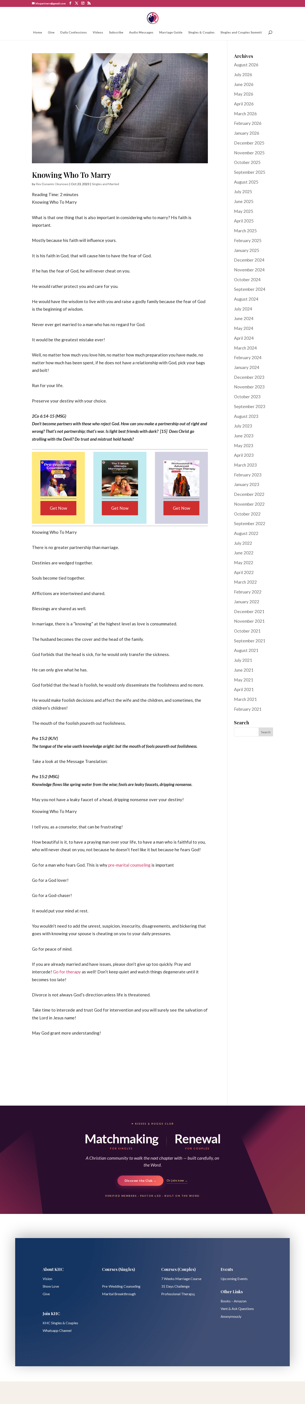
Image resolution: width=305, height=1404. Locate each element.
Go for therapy (67, 971)
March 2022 (245, 582)
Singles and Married (105, 184)
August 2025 (246, 181)
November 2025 (249, 152)
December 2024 (249, 259)
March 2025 (245, 230)
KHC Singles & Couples (60, 1323)
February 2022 (247, 591)
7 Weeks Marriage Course (181, 1278)
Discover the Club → (141, 1180)
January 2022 (246, 601)
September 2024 (249, 289)
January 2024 (246, 367)
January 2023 (246, 484)
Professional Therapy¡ (178, 1294)
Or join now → (177, 1180)
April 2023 (244, 455)
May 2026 (243, 93)
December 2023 (249, 377)
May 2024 (243, 328)
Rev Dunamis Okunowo (52, 184)
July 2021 (243, 660)
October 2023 (247, 396)
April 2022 (244, 572)
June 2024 (243, 318)
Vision (47, 1278)
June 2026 (243, 84)
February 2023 (247, 474)
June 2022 (243, 552)
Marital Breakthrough (119, 1294)
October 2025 (247, 162)
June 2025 (243, 201)
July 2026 (243, 74)
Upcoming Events (234, 1278)
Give (51, 32)
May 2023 (243, 445)
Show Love (51, 1286)
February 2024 (247, 357)
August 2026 (246, 64)
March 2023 (245, 464)
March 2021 (245, 699)
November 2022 (249, 504)
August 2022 (246, 533)
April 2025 (244, 220)
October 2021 (247, 630)
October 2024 (247, 279)
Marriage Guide (170, 32)
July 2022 (243, 543)
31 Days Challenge (175, 1286)
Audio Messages (141, 32)
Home (37, 32)
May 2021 (243, 679)
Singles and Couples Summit (241, 32)
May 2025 (243, 211)
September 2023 (249, 406)
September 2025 (249, 172)
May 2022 (243, 562)
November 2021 (249, 621)
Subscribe (116, 32)
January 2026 (246, 133)
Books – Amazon (234, 1301)
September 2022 (249, 523)
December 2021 (249, 611)
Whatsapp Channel (57, 1330)
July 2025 (243, 191)
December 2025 (249, 142)
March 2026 (245, 113)
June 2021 (243, 670)
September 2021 (249, 640)
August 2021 (246, 650)
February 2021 (247, 709)
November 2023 (249, 386)
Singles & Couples (201, 32)
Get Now (58, 508)
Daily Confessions (73, 32)
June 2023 (243, 435)
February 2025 (247, 240)
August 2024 (246, 299)
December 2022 (249, 494)
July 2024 (243, 308)
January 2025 (246, 250)
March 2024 (245, 347)
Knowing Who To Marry (71, 175)
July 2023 (243, 425)
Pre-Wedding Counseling (121, 1286)
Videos (98, 32)
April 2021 (244, 689)
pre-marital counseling (129, 865)
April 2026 (244, 103)
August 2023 (246, 416)
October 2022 (247, 513)
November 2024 (249, 269)
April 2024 (244, 338)
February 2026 (247, 123)
